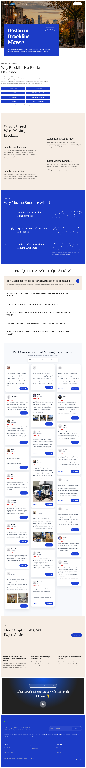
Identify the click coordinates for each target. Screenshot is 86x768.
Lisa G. (38, 431)
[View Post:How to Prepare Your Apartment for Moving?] (70, 647)
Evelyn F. (13, 449)
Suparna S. (65, 449)
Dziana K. (65, 561)
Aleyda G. (39, 394)
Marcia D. (13, 500)
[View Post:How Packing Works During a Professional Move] (43, 647)
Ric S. (12, 474)
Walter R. (13, 367)
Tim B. (12, 420)
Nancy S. (65, 425)
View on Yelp (23, 388)
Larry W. (13, 524)
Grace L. (39, 552)
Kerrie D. (65, 367)
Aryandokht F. (14, 573)
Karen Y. (65, 537)
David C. (65, 508)
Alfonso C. (39, 581)
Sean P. (64, 396)
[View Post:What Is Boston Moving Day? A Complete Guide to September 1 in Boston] (15, 647)
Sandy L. (65, 478)
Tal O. (38, 512)
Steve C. (39, 460)
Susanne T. (13, 548)
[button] (43, 704)
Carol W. (39, 367)
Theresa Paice (14, 396)
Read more (9, 442)
